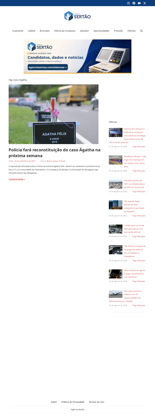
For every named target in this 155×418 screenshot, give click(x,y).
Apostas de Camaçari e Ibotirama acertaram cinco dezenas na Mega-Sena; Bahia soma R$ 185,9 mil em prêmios (127, 135)
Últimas (131, 30)
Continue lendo (16, 179)
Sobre (54, 402)
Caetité (31, 30)
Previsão (118, 30)
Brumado (45, 30)
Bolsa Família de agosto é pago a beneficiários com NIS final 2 (134, 273)
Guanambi (17, 30)
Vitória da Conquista (64, 30)
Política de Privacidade (72, 402)
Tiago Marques (138, 146)
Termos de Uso (96, 402)
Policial (62, 161)
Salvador (84, 30)
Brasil (49, 161)
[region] (127, 96)
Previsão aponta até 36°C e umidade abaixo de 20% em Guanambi (134, 184)
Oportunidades (101, 30)
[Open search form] (141, 30)
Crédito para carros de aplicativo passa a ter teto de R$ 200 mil (134, 228)
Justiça (55, 161)
